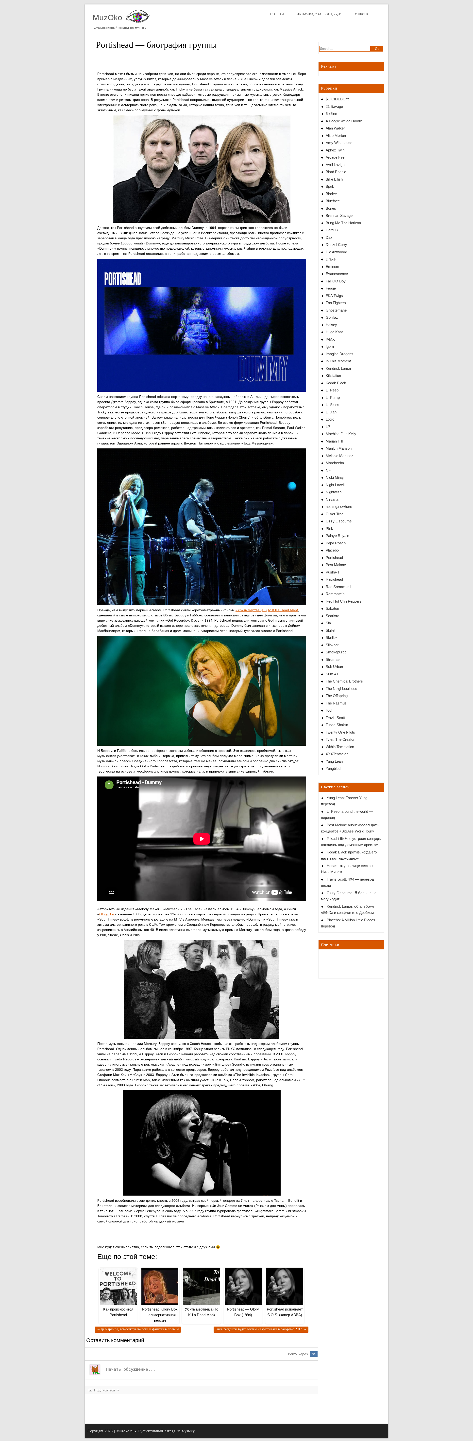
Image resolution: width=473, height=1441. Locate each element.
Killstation (333, 375)
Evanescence (337, 274)
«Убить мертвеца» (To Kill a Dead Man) (267, 610)
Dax (329, 237)
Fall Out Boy (336, 281)
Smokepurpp (336, 652)
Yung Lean (334, 761)
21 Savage (334, 106)
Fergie (331, 288)
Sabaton (332, 608)
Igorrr (330, 346)
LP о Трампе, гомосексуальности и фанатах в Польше (138, 1329)
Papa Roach (336, 543)
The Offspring (337, 696)
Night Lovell (335, 485)
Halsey (331, 325)
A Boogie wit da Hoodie (344, 121)
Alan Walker (335, 128)
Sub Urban (334, 667)
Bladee (331, 194)
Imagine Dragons (339, 354)
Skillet (330, 630)
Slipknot (332, 645)
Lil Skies (332, 405)
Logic (330, 419)
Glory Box (107, 914)
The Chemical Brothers (344, 681)
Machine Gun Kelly (341, 434)
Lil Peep (332, 390)
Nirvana (332, 499)
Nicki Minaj (334, 477)
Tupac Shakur (337, 725)
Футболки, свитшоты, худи (319, 14)
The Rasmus (336, 703)
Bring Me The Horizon (343, 223)
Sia (328, 623)
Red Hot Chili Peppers (343, 601)
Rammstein (335, 594)
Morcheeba (335, 463)
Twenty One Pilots (340, 732)
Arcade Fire (335, 157)
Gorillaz (332, 317)
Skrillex (332, 637)
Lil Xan (331, 412)
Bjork (330, 186)
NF (328, 470)
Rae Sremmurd (338, 587)
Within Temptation (340, 747)
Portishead (334, 557)
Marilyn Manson (339, 448)
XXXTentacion (337, 754)
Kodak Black (336, 383)
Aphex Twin (335, 150)
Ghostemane (336, 310)
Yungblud (333, 768)
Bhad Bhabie (336, 172)
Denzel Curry (336, 244)
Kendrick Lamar (338, 368)
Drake (331, 259)
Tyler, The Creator (340, 739)
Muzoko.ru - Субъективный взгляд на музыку (155, 1431)
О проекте (363, 14)
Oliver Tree (334, 514)
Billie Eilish (334, 179)
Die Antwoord (336, 252)
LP (328, 427)
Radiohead (334, 579)
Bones (331, 208)
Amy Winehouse (339, 143)
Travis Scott (335, 718)
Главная (277, 14)
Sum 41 (332, 674)
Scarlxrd (332, 616)
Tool (329, 710)
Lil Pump (333, 397)
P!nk (329, 528)
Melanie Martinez (339, 456)
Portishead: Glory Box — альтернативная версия (160, 1314)
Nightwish (333, 492)
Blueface (333, 201)
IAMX (330, 339)
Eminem (332, 266)
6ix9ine (331, 113)
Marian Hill (334, 441)
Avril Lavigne (336, 165)
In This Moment (338, 361)
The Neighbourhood (341, 688)
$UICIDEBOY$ (338, 99)
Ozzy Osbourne (339, 521)
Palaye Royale (337, 536)
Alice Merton (336, 135)
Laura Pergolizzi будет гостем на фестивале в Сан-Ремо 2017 (261, 1329)
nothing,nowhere (339, 506)
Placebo (332, 550)
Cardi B (332, 230)
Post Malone (336, 565)
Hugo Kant (334, 332)
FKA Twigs (334, 296)
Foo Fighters (336, 303)
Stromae (332, 659)
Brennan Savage (339, 215)
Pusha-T (332, 572)
